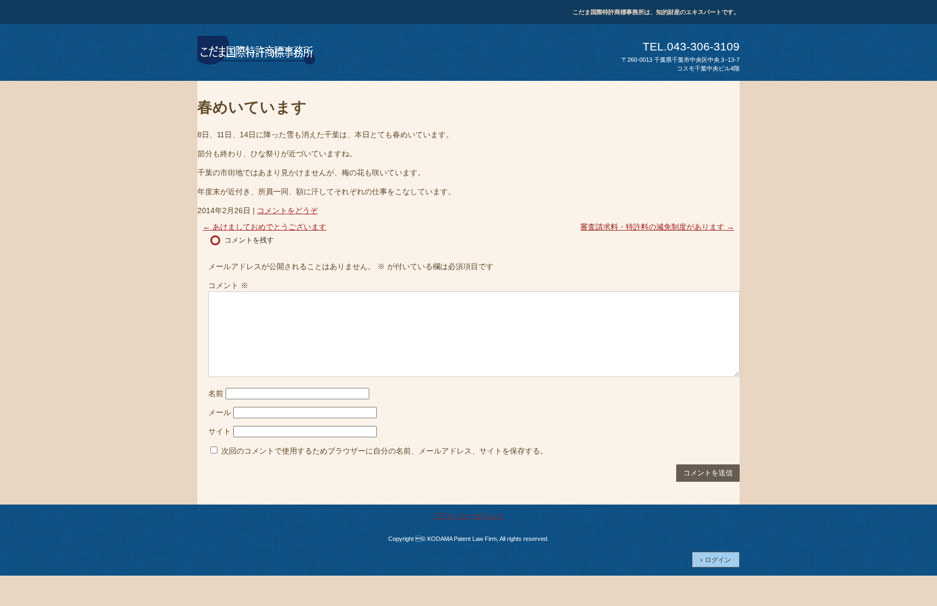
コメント (228, 285)
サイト (219, 431)
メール (219, 412)
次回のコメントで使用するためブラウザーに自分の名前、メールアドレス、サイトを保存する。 (384, 450)
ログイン (718, 560)
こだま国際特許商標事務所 (257, 52)
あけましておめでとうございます (264, 226)
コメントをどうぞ (287, 210)
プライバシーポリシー (468, 516)
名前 (215, 393)
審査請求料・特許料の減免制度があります (657, 226)
